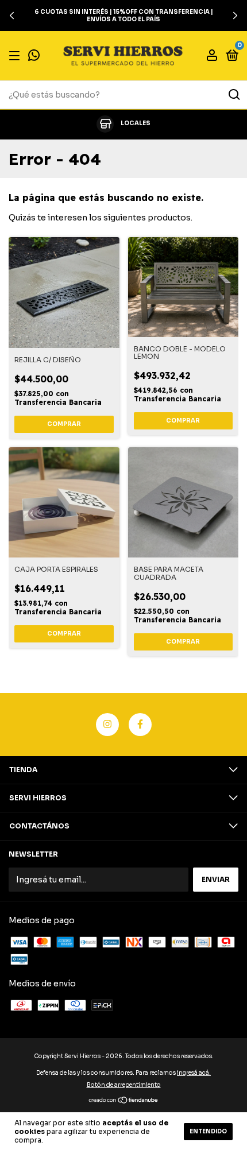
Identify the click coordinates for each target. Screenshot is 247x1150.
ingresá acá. (194, 1073)
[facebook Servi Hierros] (140, 724)
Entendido (208, 1131)
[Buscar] (233, 94)
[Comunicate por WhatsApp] (34, 57)
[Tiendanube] (124, 1101)
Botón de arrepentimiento (124, 1085)
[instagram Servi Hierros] (107, 724)
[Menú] (16, 56)
